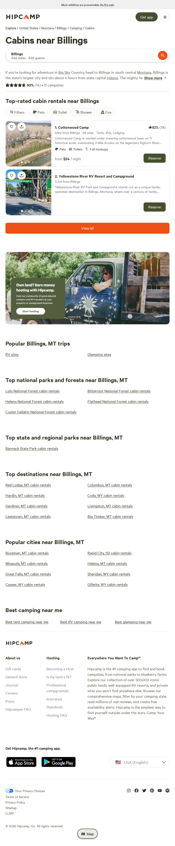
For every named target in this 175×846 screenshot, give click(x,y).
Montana (47, 28)
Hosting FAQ (56, 715)
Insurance (54, 698)
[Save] (12, 127)
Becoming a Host (60, 668)
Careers (11, 692)
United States (28, 28)
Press (9, 701)
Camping (76, 28)
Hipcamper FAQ (18, 709)
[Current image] (22, 162)
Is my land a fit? (58, 676)
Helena (112, 77)
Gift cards (13, 668)
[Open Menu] (165, 17)
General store (16, 676)
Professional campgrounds (57, 687)
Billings (62, 28)
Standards (54, 706)
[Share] (22, 127)
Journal (11, 684)
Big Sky (64, 72)
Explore (10, 28)
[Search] (162, 55)
